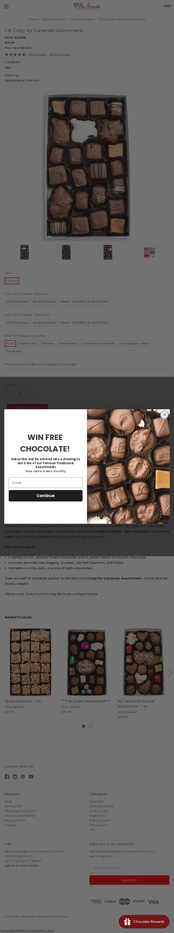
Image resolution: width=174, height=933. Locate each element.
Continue (45, 495)
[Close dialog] (164, 415)
